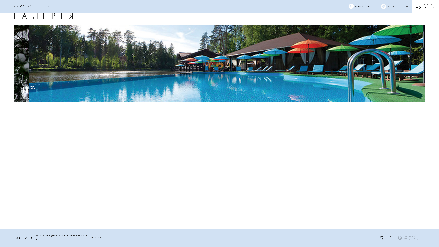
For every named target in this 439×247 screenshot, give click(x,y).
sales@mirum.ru (384, 239)
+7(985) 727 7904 (425, 7)
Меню (51, 6)
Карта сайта (40, 240)
